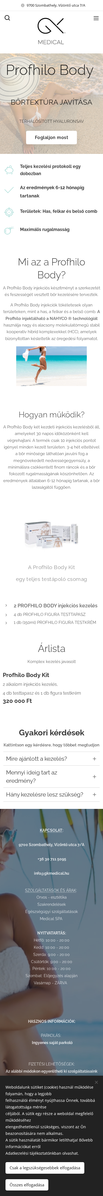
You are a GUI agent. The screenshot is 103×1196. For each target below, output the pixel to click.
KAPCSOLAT (51, 830)
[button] (6, 18)
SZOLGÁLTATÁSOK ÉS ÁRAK (50, 890)
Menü (96, 17)
